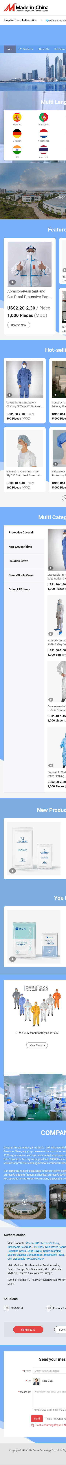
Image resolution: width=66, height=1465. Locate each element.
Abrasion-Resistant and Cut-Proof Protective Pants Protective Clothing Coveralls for (29, 294)
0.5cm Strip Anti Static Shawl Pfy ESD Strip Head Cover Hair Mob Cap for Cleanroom (23, 473)
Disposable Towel (54, 1254)
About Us (43, 49)
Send (37, 1418)
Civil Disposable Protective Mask (26, 1258)
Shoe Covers (34, 1251)
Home (9, 49)
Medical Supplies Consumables (25, 1254)
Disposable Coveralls (19, 1247)
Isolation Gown (17, 1251)
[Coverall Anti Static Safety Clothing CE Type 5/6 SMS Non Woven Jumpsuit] (24, 379)
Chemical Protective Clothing (42, 1243)
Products (28, 49)
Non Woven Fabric (55, 1247)
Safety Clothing (52, 1251)
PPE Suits (38, 1247)
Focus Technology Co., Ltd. (46, 1450)
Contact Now (18, 325)
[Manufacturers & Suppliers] (27, 7)
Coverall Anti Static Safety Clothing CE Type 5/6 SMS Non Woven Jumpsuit (23, 404)
